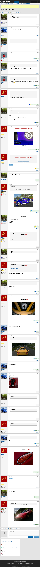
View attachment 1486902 (14, 236)
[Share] (36, 14)
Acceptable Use (27, 563)
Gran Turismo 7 (4, 548)
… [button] (5, 12)
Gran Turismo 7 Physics (6, 550)
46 (11, 12)
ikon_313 (12, 64)
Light (16, 561)
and (35, 104)
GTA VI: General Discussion (6, 544)
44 (8, 12)
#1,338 (38, 295)
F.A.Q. (16, 563)
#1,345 (38, 421)
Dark (20, 561)
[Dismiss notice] (38, 6)
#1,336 (38, 262)
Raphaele (2, 10)
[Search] (39, 2)
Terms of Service (20, 563)
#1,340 (38, 335)
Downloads (21, 1)
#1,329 (38, 126)
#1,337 (38, 280)
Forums (16, 1)
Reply (37, 24)
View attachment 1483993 (14, 95)
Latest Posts (3, 539)
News (13, 1)
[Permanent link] (23, 174)
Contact (8, 563)
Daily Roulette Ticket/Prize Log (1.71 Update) (9, 547)
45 (10, 12)
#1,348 (38, 476)
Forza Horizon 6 (4, 554)
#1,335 (38, 249)
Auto (24, 561)
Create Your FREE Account (19, 6)
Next (18, 12)
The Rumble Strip (4, 542)
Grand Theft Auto (4, 545)
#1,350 (38, 501)
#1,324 (38, 52)
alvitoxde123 (12, 16)
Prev (2, 12)
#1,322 (38, 27)
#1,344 (38, 407)
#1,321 (38, 14)
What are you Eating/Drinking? (7, 541)
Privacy (32, 563)
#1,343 (38, 394)
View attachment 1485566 (23, 161)
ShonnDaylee (13, 77)
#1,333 (38, 215)
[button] (18, 2)
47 (13, 12)
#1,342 (38, 373)
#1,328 (38, 108)
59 (16, 12)
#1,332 (38, 184)
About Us (12, 563)
